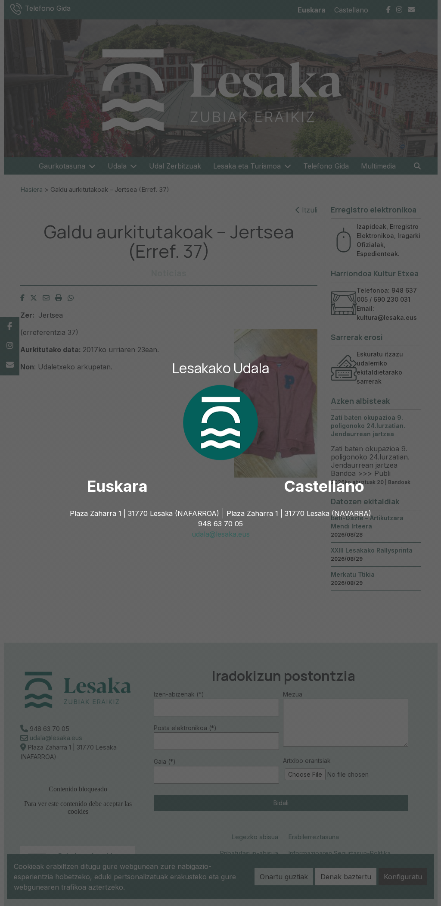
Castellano (324, 486)
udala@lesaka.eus (221, 534)
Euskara (117, 486)
